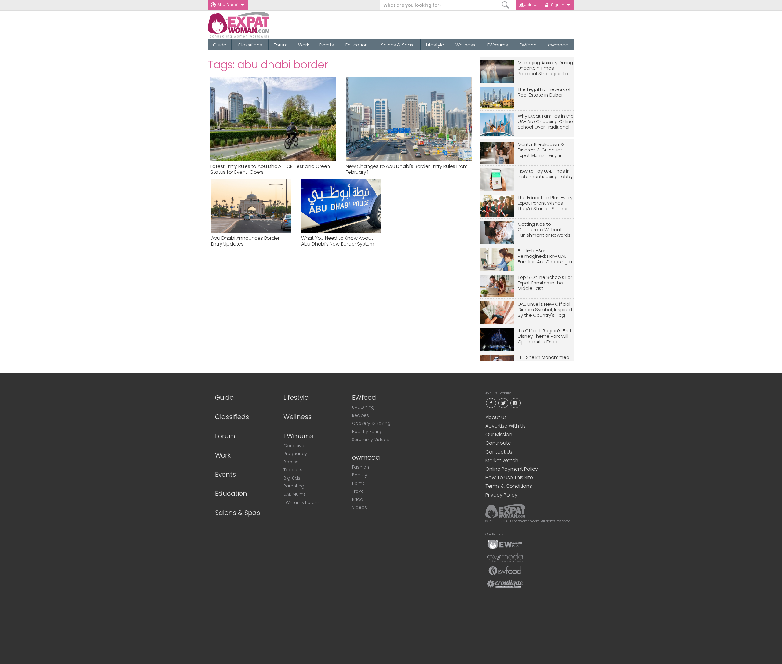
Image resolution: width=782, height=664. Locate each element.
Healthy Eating (367, 432)
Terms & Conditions (508, 486)
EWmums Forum (301, 502)
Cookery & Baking (371, 423)
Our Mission (498, 434)
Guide (219, 45)
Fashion (360, 467)
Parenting (293, 486)
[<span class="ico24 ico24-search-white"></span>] (505, 5)
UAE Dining (363, 407)
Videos (359, 507)
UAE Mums (294, 494)
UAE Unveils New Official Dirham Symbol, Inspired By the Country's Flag (545, 309)
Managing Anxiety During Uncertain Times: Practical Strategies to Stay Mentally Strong (545, 68)
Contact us (498, 451)
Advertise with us (505, 425)
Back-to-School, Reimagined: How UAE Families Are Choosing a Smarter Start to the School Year (545, 256)
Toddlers (292, 470)
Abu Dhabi (227, 5)
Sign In (557, 5)
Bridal (358, 499)
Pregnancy (295, 454)
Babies (290, 462)
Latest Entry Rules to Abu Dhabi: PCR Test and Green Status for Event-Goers (270, 169)
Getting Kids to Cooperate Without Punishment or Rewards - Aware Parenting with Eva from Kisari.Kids (546, 229)
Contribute (498, 443)
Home (358, 483)
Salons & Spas (397, 45)
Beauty (359, 475)
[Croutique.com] (504, 583)
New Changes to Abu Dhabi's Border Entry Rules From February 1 (407, 169)
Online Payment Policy (511, 468)
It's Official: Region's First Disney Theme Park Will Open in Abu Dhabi (545, 336)
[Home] (261, 25)
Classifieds (250, 45)
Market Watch (501, 460)
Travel (358, 491)
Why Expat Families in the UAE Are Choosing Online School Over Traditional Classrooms (546, 121)
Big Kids (291, 478)
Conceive (293, 446)
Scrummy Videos (370, 439)
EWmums (497, 45)
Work (303, 45)
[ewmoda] (504, 557)
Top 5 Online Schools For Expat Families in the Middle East (545, 283)
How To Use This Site (509, 477)
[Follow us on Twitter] (503, 402)
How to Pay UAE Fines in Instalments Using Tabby (545, 174)
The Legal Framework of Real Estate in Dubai (544, 92)
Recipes (360, 415)
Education (356, 45)
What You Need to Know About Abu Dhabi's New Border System (337, 241)
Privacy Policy (501, 494)
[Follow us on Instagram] (515, 402)
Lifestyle (435, 45)
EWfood (528, 45)
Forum (281, 45)
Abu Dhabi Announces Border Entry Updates (245, 241)
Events (326, 45)
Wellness (465, 45)
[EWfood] (504, 570)
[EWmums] (504, 544)
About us (496, 417)
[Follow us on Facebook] (490, 402)
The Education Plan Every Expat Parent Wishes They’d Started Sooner (545, 203)
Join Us (531, 5)
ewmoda (558, 45)
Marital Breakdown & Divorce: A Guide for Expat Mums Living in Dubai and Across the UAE (542, 150)
